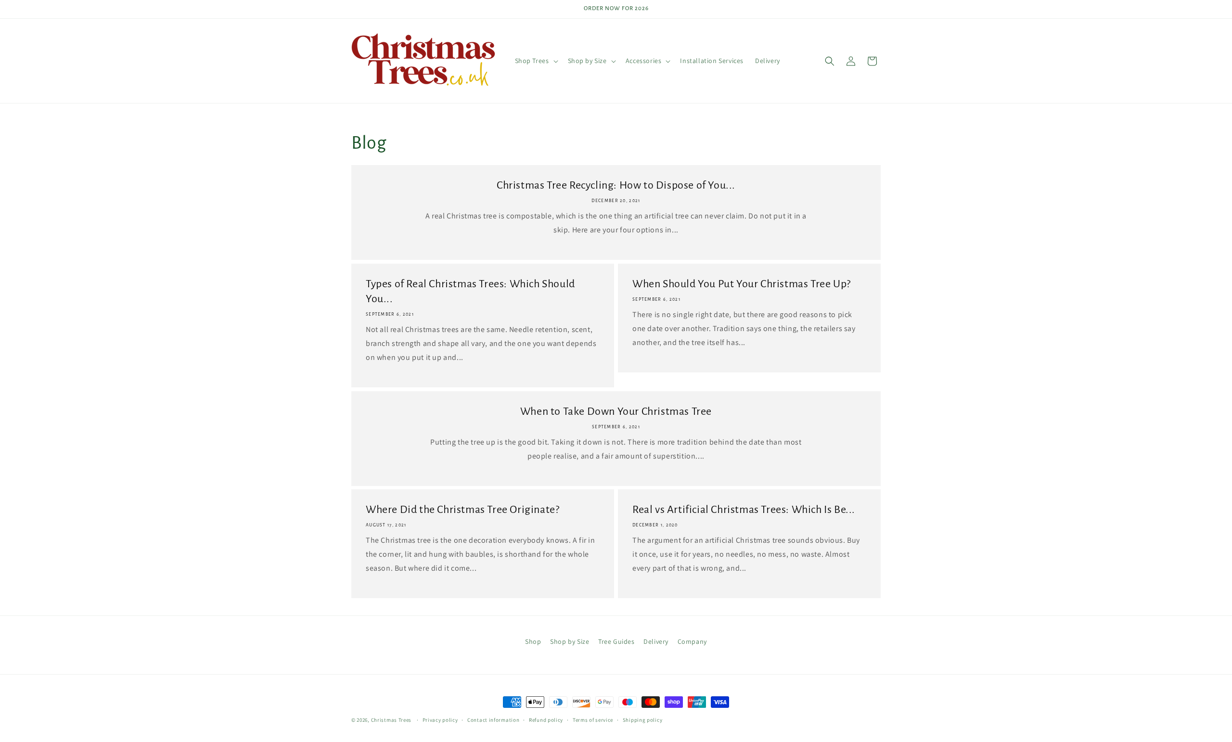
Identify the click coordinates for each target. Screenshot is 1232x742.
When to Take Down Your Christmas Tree (616, 411)
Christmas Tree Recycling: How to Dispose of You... (616, 185)
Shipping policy (643, 719)
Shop (533, 641)
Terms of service (593, 719)
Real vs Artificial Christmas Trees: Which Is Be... (743, 509)
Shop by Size (569, 641)
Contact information (493, 719)
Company (692, 641)
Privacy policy (440, 719)
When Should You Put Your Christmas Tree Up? (741, 284)
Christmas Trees (391, 719)
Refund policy (546, 719)
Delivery (655, 641)
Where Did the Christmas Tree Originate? (462, 509)
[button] (535, 61)
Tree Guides (616, 641)
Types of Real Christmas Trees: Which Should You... (470, 291)
